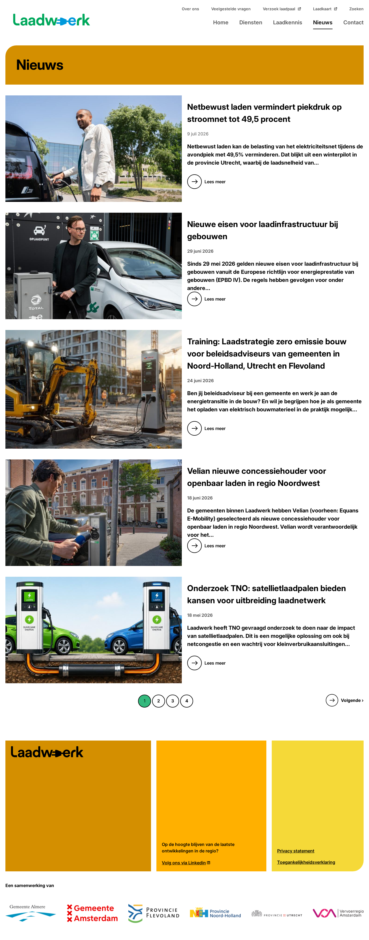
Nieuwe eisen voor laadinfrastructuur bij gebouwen (262, 230)
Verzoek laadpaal (279, 9)
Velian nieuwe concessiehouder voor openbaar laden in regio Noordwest (256, 477)
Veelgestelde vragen (231, 9)
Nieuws (323, 22)
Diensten (250, 22)
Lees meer (206, 184)
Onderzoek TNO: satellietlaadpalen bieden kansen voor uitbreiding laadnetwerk (266, 594)
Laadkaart (322, 9)
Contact (353, 22)
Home (221, 22)
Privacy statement (295, 851)
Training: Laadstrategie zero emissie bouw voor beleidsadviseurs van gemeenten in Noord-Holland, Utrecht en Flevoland (267, 353)
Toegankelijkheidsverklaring (306, 862)
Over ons (190, 9)
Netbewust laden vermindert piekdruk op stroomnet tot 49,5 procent (264, 113)
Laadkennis (287, 22)
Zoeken (356, 9)
